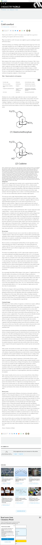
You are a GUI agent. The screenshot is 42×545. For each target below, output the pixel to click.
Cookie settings (8, 541)
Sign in (15, 454)
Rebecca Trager (6, 483)
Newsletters (4, 9)
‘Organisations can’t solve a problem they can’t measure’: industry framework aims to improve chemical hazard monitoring (7, 500)
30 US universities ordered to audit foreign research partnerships (7, 480)
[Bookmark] (29, 31)
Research (17, 477)
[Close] (14, 525)
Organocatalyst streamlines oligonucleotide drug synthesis (20, 480)
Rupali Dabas (19, 483)
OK (7, 539)
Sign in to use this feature (35, 28)
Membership (39, 1)
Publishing (30, 1)
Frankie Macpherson (35, 503)
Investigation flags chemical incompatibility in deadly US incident (34, 480)
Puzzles (16, 9)
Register (21, 454)
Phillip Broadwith (34, 483)
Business (30, 477)
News (2, 21)
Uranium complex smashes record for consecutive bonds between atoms (21, 499)
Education (34, 1)
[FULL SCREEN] (39, 80)
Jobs (8, 9)
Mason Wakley (6, 505)
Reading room (12, 9)
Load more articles (21, 511)
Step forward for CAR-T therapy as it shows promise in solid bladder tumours (34, 499)
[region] (7, 534)
